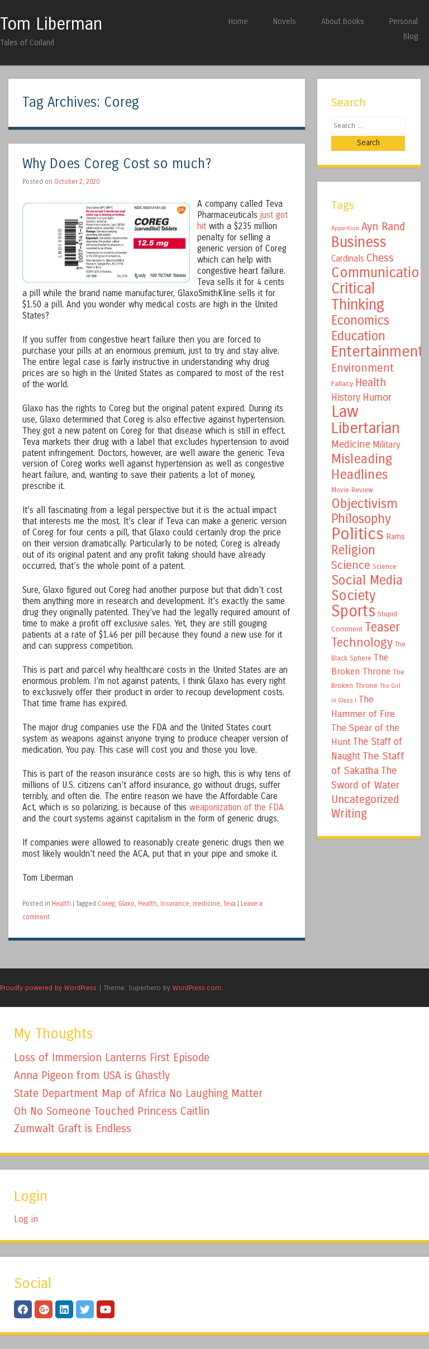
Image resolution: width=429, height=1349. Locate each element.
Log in (26, 1219)
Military (386, 444)
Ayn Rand (383, 226)
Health (61, 904)
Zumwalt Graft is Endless (72, 1128)
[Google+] (44, 1309)
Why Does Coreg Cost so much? (116, 164)
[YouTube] (106, 1309)
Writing (349, 814)
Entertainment (377, 351)
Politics (357, 534)
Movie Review (352, 490)
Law (345, 411)
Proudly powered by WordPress (48, 988)
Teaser (382, 627)
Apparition (345, 228)
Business (359, 242)
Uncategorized (365, 799)
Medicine (350, 444)
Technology (362, 642)
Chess (380, 258)
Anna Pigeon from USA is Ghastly (92, 1075)
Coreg (106, 904)
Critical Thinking (357, 296)
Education (358, 336)
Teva (229, 904)
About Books (342, 21)
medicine (206, 904)
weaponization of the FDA (236, 807)
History (345, 397)
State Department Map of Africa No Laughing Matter (138, 1093)
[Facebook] (23, 1309)
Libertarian (365, 428)
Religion (353, 550)
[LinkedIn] (64, 1309)
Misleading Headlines (361, 466)
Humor (377, 397)
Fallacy (342, 383)
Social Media (367, 580)
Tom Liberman (51, 24)
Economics (360, 320)
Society (353, 595)
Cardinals (347, 259)
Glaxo (126, 904)
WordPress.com (197, 988)
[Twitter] (85, 1309)
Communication (379, 272)
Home (238, 21)
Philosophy (361, 518)
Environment (362, 367)
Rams (395, 537)
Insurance (174, 904)
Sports (353, 611)
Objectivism (364, 503)
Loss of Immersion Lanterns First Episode (111, 1057)
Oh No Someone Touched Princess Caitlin (111, 1111)
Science (350, 565)
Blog (410, 36)
